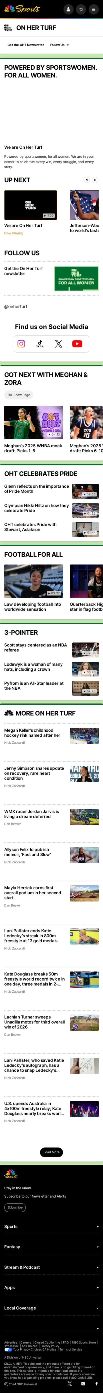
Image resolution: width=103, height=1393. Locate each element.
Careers (25, 1342)
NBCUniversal (32, 1357)
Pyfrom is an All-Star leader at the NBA (34, 686)
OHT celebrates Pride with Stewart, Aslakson (30, 527)
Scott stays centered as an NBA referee (35, 647)
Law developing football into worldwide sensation (32, 607)
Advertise (11, 1342)
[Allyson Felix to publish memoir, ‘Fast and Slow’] (84, 855)
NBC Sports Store (84, 1342)
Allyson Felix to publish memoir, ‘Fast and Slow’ (27, 852)
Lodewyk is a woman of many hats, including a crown (33, 667)
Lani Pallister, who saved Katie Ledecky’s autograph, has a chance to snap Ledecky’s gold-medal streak (34, 1065)
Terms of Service (71, 1349)
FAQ (66, 1342)
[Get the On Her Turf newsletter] (76, 278)
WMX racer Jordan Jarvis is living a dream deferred (31, 814)
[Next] (95, 180)
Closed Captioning (47, 1342)
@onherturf (15, 306)
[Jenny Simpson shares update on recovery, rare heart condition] (84, 774)
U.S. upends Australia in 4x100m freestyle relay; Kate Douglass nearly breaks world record (33, 1108)
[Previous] (87, 180)
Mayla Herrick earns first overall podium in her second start (32, 892)
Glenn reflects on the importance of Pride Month (36, 489)
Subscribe (15, 1207)
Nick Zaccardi (14, 742)
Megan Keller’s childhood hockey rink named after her (32, 733)
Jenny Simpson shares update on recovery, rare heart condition (34, 773)
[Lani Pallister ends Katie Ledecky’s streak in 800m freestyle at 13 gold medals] (84, 936)
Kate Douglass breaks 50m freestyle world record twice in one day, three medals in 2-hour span (34, 979)
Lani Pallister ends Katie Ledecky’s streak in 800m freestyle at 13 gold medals (31, 935)
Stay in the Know (17, 1188)
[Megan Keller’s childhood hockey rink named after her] (84, 736)
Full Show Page (19, 395)
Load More (52, 1152)
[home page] (22, 9)
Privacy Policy (49, 1346)
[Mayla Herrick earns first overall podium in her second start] (84, 893)
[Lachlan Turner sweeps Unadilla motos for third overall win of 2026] (84, 1022)
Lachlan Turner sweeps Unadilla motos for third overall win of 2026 (34, 1022)
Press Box (12, 1346)
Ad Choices (30, 1346)
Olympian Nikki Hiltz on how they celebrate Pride (36, 508)
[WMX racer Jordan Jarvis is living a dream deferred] (84, 817)
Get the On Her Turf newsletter (23, 271)
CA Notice (49, 1349)
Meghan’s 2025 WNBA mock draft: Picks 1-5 (33, 448)
